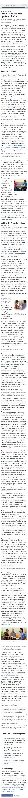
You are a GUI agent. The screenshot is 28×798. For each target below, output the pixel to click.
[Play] (1, 7)
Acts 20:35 (14, 147)
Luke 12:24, (23, 557)
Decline (10, 795)
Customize (17, 795)
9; (11, 55)
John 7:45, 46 (21, 46)
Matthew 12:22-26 (11, 439)
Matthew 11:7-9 (15, 750)
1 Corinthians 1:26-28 (16, 171)
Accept (4, 795)
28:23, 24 (22, 578)
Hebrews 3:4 (22, 619)
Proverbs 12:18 (15, 386)
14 (8, 764)
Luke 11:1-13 (5, 525)
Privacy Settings (11, 791)
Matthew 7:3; (8, 757)
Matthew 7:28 (12, 117)
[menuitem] (2, 2)
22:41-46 (8, 242)
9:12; (23, 145)
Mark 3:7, (8, 55)
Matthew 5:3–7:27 (17, 100)
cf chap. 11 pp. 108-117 (11, 5)
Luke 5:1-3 (17, 55)
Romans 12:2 (10, 219)
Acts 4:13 (19, 87)
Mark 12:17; (7, 147)
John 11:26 (7, 253)
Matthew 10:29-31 (7, 683)
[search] (26, 2)
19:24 (13, 757)
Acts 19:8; (16, 578)
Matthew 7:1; (18, 145)
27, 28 (2, 558)
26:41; (2, 147)
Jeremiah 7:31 (5, 672)
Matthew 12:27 (10, 461)
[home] (2, 2)
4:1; (13, 55)
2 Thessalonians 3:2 (6, 624)
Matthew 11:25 (8, 744)
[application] (14, 8)
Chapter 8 (8, 58)
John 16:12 (12, 92)
